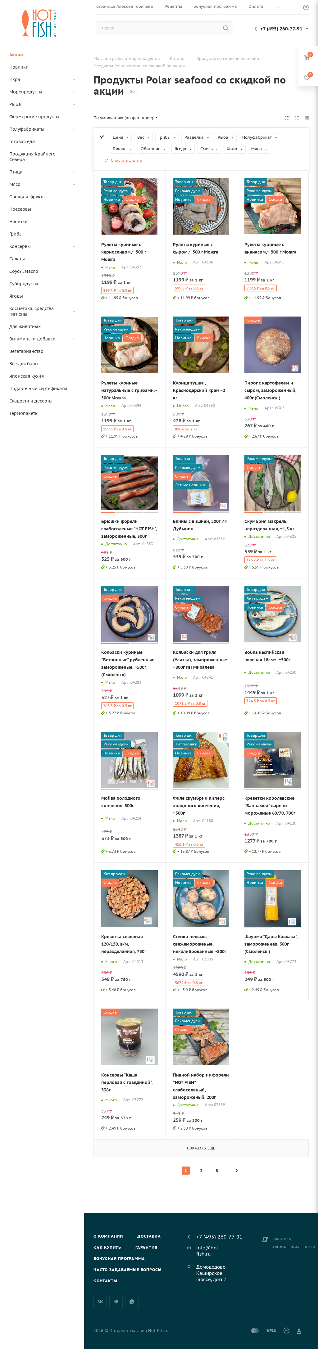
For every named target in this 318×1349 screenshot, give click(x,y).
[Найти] (225, 27)
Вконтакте (100, 1301)
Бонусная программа (119, 1258)
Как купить (107, 1247)
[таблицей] (306, 118)
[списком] (297, 118)
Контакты (105, 1281)
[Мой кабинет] (306, 8)
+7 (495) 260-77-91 (281, 29)
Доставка (149, 1236)
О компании (108, 1236)
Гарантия (146, 1247)
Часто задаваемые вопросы (127, 1269)
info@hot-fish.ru (208, 1251)
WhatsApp (132, 1301)
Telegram (116, 1301)
